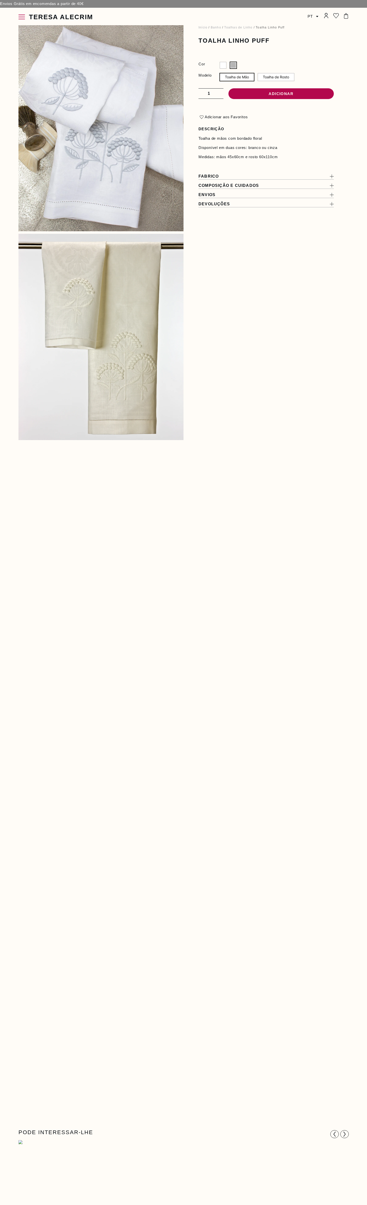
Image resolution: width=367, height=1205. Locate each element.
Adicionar (281, 94)
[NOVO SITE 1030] (101, 337)
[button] (334, 1134)
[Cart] (346, 16)
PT (310, 16)
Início (202, 27)
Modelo (205, 75)
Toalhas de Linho (238, 27)
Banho (216, 27)
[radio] (223, 65)
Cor (201, 64)
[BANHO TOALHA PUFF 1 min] (101, 128)
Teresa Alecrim (61, 17)
